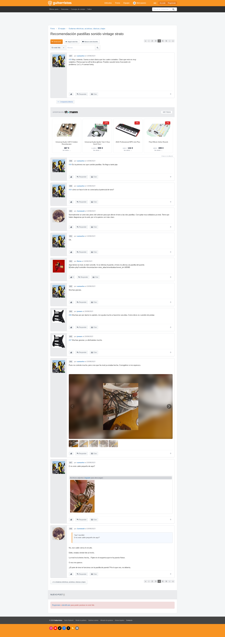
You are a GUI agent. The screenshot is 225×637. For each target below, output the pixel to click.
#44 (70, 311)
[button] (169, 406)
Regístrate (172, 3)
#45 (70, 336)
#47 (70, 462)
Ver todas (167, 112)
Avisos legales (119, 620)
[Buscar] (173, 9)
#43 (70, 286)
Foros (117, 3)
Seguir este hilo (73, 42)
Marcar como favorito (91, 42)
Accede (162, 3)
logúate (87, 478)
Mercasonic (141, 3)
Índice (89, 9)
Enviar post (57, 42)
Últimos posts (54, 9)
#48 (70, 529)
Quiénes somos (93, 620)
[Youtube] (55, 628)
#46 (70, 361)
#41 (70, 236)
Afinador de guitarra (106, 620)
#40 (70, 211)
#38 (70, 161)
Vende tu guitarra (80, 620)
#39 (70, 186)
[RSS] (73, 628)
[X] (68, 628)
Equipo (126, 3)
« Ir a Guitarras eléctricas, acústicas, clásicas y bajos (69, 582)
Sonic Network (68, 620)
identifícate (66, 605)
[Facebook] (64, 628)
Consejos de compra (78, 9)
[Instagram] (51, 628)
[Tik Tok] (60, 628)
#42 (70, 261)
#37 (70, 56)
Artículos (108, 3)
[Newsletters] (77, 628)
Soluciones (65, 9)
